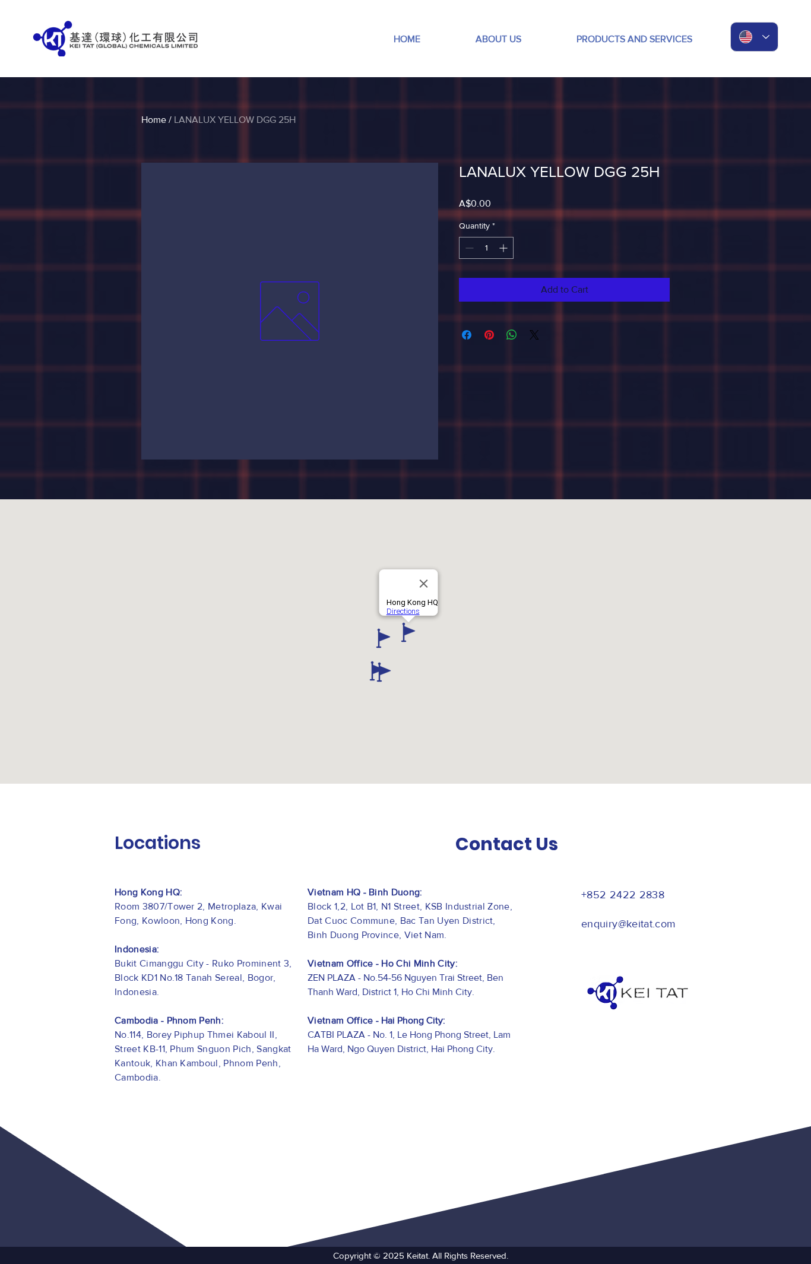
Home (153, 120)
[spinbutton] (486, 247)
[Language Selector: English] (754, 37)
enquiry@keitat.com (628, 924)
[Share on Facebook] (467, 335)
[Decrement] (468, 247)
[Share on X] (534, 335)
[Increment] (504, 247)
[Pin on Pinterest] (489, 335)
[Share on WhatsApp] (512, 335)
